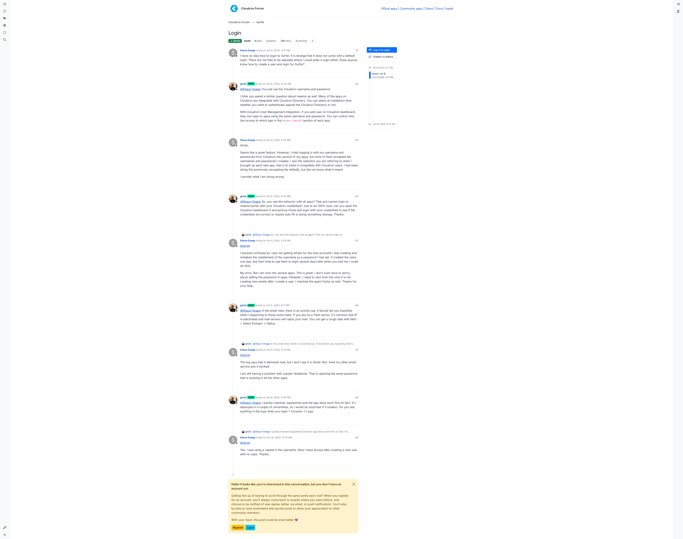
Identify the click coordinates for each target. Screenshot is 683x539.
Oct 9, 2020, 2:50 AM (278, 140)
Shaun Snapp (247, 50)
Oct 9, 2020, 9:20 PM (278, 349)
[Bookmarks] (4, 33)
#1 (357, 50)
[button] (4, 527)
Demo (429, 8)
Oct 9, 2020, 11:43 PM (278, 397)
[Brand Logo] (234, 8)
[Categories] (4, 4)
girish (243, 83)
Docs (439, 8)
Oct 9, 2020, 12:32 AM (278, 83)
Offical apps (389, 8)
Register (238, 527)
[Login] (678, 4)
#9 (356, 437)
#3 (356, 140)
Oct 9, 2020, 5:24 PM (278, 240)
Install (449, 8)
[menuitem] (678, 4)
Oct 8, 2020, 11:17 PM (278, 50)
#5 (356, 240)
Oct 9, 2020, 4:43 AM (278, 196)
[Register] (678, 11)
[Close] (354, 484)
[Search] (4, 40)
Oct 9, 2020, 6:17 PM (277, 305)
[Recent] (4, 11)
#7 (357, 349)
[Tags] (4, 18)
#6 (356, 305)
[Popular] (4, 25)
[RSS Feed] (312, 41)
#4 (356, 196)
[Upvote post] (349, 73)
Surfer (247, 40)
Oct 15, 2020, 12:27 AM (279, 437)
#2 (356, 83)
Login (250, 527)
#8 (356, 397)
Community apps (411, 8)
